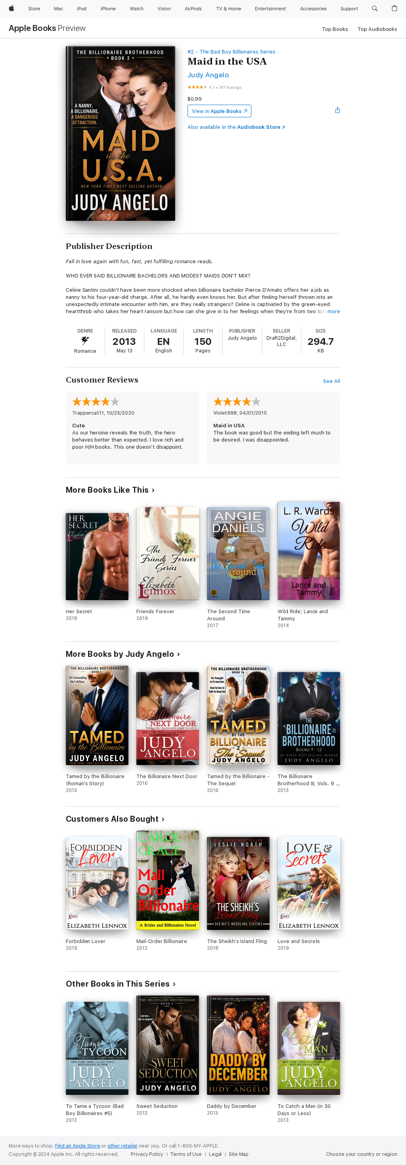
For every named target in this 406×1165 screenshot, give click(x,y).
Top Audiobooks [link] (377, 29)
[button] (375, 8)
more (333, 311)
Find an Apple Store (77, 1146)
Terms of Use (186, 1154)
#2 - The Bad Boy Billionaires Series (232, 52)
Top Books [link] (335, 29)
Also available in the (234, 127)
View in (216, 111)
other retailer (122, 1146)
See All (331, 381)
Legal (215, 1154)
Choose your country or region (361, 1154)
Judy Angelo (208, 75)
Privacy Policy (147, 1154)
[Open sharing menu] (338, 111)
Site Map (239, 1154)
